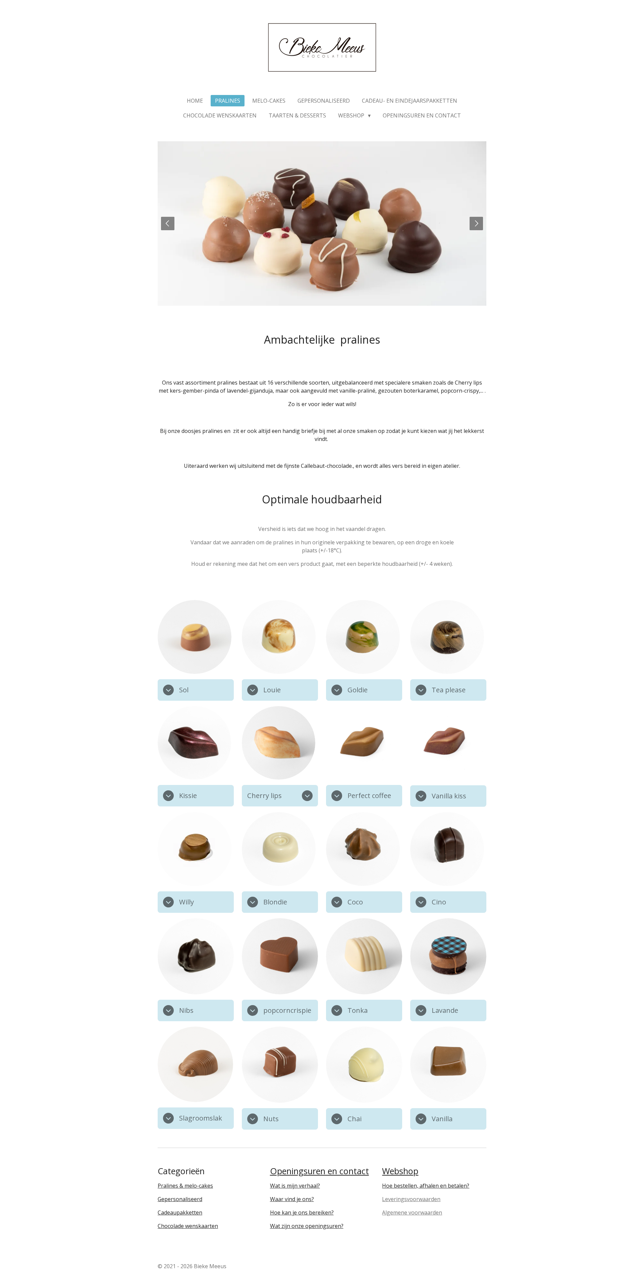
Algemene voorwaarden (412, 1212)
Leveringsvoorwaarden (411, 1199)
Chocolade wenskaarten (188, 1226)
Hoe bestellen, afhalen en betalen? (425, 1185)
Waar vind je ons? (292, 1199)
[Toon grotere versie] (194, 637)
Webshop (400, 1171)
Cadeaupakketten (180, 1212)
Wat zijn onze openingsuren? (306, 1226)
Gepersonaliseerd (180, 1199)
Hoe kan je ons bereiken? (302, 1212)
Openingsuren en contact (319, 1171)
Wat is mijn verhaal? (295, 1185)
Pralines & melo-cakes (185, 1185)
